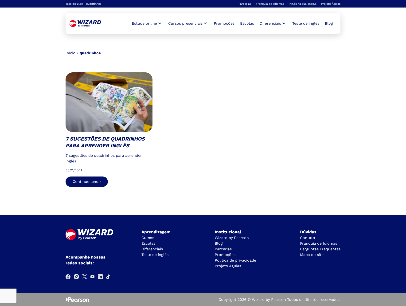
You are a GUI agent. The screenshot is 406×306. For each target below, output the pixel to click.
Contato (307, 237)
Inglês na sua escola (302, 3)
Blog (329, 23)
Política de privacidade (235, 260)
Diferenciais (152, 249)
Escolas (247, 23)
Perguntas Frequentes (320, 249)
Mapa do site (312, 254)
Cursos (147, 237)
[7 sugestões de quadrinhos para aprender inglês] (85, 23)
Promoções (224, 23)
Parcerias (244, 3)
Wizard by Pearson (232, 237)
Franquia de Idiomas (270, 3)
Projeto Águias (330, 3)
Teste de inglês (305, 23)
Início (70, 53)
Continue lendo (87, 181)
